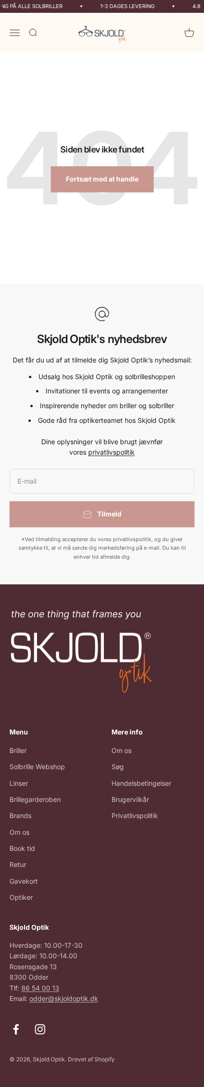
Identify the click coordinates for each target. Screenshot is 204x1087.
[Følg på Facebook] (15, 1029)
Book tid (22, 848)
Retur (17, 864)
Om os (19, 832)
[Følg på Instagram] (40, 1029)
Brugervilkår (130, 799)
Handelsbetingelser (141, 783)
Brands (20, 815)
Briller (18, 750)
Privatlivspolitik (134, 815)
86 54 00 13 (40, 988)
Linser (18, 783)
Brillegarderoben (35, 799)
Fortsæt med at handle (102, 179)
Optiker (21, 897)
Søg (117, 767)
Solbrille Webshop (37, 767)
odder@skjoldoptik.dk (63, 998)
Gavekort (23, 881)
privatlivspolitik (111, 452)
